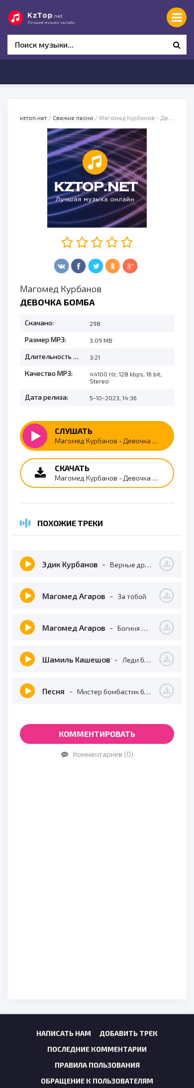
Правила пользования (97, 1065)
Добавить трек (128, 1033)
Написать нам (63, 1033)
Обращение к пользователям (97, 1081)
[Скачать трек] (166, 563)
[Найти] (176, 44)
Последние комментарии (97, 1049)
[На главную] (52, 17)
